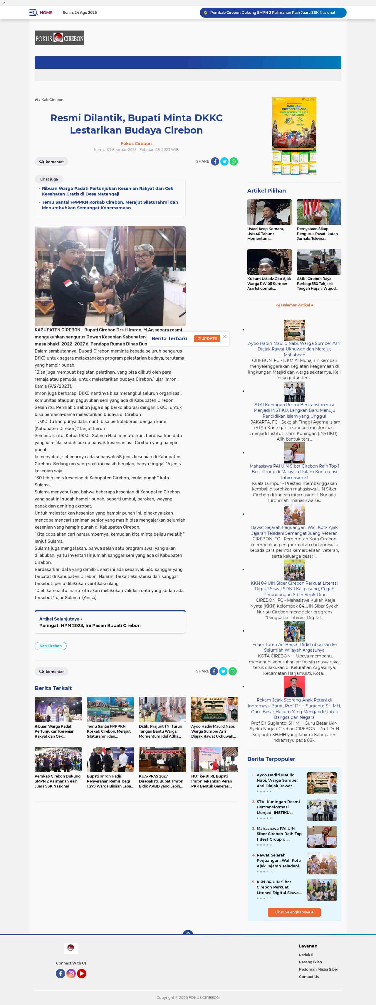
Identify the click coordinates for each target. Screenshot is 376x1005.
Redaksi (306, 955)
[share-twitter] (224, 161)
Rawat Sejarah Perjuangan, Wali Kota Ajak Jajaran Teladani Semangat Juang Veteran (294, 530)
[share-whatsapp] (234, 161)
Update (209, 338)
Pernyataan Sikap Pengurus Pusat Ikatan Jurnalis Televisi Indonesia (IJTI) (317, 234)
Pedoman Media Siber (318, 969)
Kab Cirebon (51, 646)
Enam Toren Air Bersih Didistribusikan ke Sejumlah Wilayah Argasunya (294, 647)
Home (46, 12)
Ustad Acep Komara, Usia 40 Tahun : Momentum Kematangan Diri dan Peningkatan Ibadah (266, 234)
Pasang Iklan (310, 962)
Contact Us (309, 976)
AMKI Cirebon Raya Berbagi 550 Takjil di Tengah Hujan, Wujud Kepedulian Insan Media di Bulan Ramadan (318, 283)
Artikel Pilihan (266, 191)
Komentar (54, 162)
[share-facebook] (215, 161)
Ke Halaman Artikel (293, 305)
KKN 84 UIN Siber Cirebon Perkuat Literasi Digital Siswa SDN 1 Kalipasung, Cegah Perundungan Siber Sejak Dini (294, 589)
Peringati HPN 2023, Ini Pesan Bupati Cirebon (90, 625)
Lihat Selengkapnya (293, 912)
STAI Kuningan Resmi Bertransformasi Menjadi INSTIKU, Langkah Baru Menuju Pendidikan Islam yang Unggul (294, 410)
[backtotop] (188, 935)
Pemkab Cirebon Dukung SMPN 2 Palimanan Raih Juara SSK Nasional (272, 12)
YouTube (85, 981)
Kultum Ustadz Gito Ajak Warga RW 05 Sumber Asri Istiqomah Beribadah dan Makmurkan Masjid (269, 283)
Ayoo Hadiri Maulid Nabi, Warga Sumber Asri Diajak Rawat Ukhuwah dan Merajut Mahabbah (294, 349)
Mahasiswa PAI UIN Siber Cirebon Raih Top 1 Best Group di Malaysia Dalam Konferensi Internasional (294, 471)
